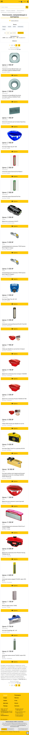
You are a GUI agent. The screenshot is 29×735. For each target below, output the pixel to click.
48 (17, 49)
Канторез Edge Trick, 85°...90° (9, 299)
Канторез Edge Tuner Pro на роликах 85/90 (13, 448)
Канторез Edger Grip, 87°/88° (9, 146)
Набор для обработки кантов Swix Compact (13, 349)
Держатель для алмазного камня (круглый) (13, 501)
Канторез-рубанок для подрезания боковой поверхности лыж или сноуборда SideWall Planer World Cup (13, 475)
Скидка (5, 697)
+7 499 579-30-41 (19, 713)
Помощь (5, 706)
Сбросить (14, 40)
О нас (16, 700)
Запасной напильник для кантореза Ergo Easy (13, 121)
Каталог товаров (10, 10)
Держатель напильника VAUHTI (10, 221)
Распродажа (18, 695)
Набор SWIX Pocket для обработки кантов (13, 423)
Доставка (5, 703)
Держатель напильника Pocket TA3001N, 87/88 (14, 398)
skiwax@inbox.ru (5, 715)
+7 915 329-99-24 (19, 716)
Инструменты (20, 10)
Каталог (5, 695)
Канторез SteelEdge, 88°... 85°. (9, 630)
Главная (3, 10)
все (20, 49)
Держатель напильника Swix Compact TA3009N (14, 373)
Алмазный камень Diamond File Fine (11, 196)
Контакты (17, 706)
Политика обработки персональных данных (18, 726)
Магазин (17, 697)
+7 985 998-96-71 (22, 679)
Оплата (16, 703)
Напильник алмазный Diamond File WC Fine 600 (14, 324)
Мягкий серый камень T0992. (9, 605)
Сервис (5, 700)
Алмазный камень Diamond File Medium (12, 171)
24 (16, 49)
